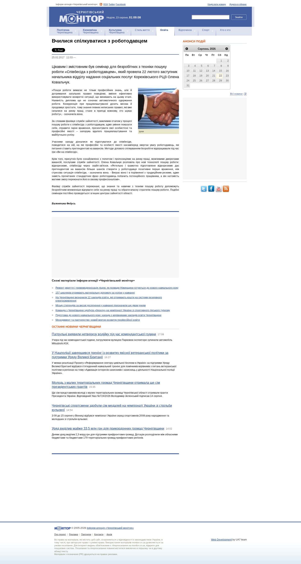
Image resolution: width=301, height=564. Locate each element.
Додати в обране (238, 4)
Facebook (121, 4)
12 (200, 70)
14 (213, 70)
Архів (109, 534)
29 (220, 80)
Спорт (205, 30)
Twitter (112, 4)
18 (194, 75)
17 (188, 75)
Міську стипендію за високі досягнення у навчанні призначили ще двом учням (100, 305)
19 (200, 75)
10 (188, 70)
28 (213, 80)
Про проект (60, 534)
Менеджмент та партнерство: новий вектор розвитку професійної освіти (97, 320)
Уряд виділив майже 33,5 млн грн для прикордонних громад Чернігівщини (108, 428)
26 (200, 80)
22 (220, 75)
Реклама (73, 534)
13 (207, 70)
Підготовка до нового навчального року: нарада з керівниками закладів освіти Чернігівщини (108, 315)
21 (213, 75)
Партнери (86, 534)
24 (188, 80)
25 (194, 80)
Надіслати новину (217, 4)
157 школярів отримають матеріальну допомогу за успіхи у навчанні (95, 292)
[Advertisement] (115, 247)
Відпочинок (185, 30)
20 (207, 75)
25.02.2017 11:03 (62, 57)
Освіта (164, 30)
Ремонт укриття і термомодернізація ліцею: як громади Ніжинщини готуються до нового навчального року (116, 287)
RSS (105, 4)
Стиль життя (142, 30)
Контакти (98, 534)
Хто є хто (225, 30)
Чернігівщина (64, 31)
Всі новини (236, 93)
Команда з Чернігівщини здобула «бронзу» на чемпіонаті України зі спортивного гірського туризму (112, 310)
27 (207, 80)
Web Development (221, 539)
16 (227, 70)
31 (188, 85)
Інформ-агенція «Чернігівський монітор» (79, 12)
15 (220, 70)
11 (194, 70)
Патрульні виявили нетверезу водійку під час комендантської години (104, 334)
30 (227, 80)
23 (227, 75)
